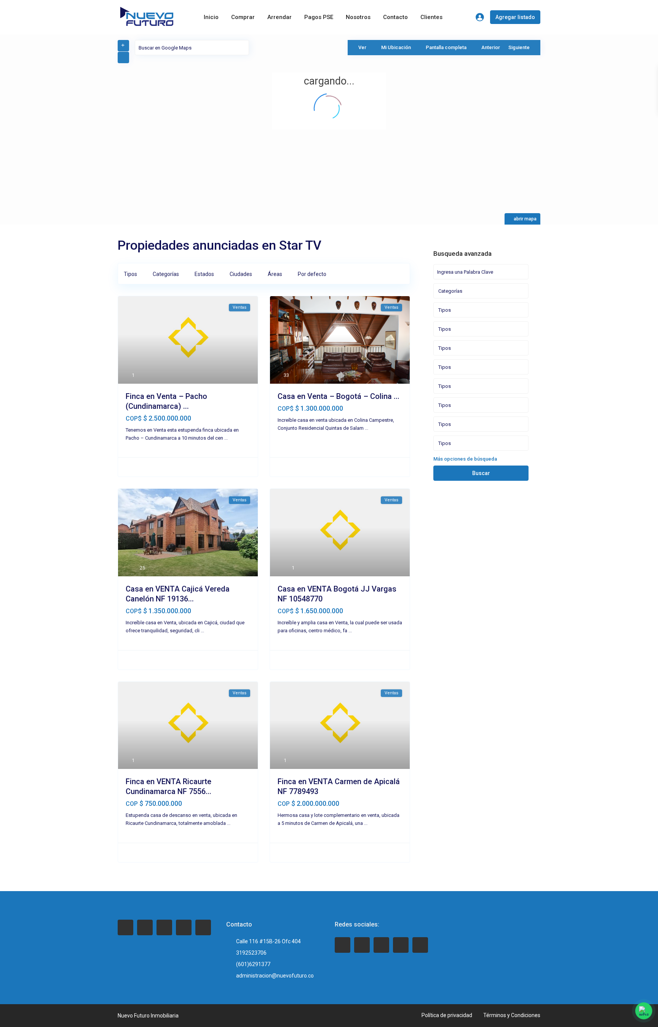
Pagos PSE (318, 17)
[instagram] (203, 927)
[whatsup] (362, 945)
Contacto (395, 17)
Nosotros (358, 17)
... (226, 438)
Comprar (243, 17)
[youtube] (401, 945)
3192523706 (251, 953)
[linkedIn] (164, 927)
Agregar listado (515, 17)
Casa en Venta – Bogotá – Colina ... (338, 396)
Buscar (481, 473)
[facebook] (125, 927)
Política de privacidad (447, 1015)
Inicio (211, 17)
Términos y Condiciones (511, 1015)
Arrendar (279, 17)
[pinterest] (184, 927)
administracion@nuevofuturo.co (275, 976)
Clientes (431, 17)
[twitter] (145, 927)
